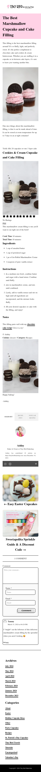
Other (7, 722)
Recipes (8, 732)
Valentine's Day (11, 757)
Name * (9, 588)
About (7, 708)
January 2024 (11, 690)
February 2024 (11, 685)
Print (4, 223)
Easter (8, 713)
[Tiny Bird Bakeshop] (20, 7)
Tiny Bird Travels (12, 742)
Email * (9, 598)
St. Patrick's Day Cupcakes (16, 737)
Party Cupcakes (12, 727)
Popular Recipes (32, 416)
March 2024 (10, 680)
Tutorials (9, 747)
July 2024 (9, 666)
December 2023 (11, 695)
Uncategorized (11, 752)
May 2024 (9, 671)
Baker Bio (8, 417)
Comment (6, 566)
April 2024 (9, 675)
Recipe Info (20, 416)
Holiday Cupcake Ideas (15, 718)
